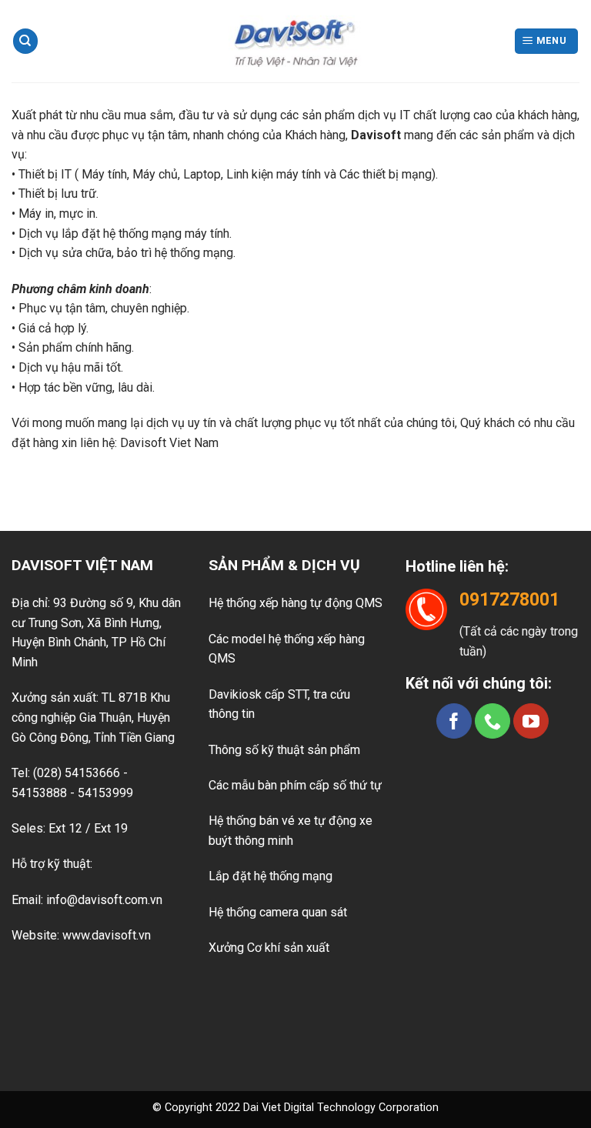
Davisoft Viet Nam (169, 443)
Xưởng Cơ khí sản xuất (269, 947)
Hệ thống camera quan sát (278, 912)
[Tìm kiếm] (25, 41)
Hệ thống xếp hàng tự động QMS (295, 603)
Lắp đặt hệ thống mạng (270, 876)
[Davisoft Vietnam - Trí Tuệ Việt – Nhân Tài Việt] (295, 41)
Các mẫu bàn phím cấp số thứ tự (295, 785)
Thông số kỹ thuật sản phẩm (284, 750)
